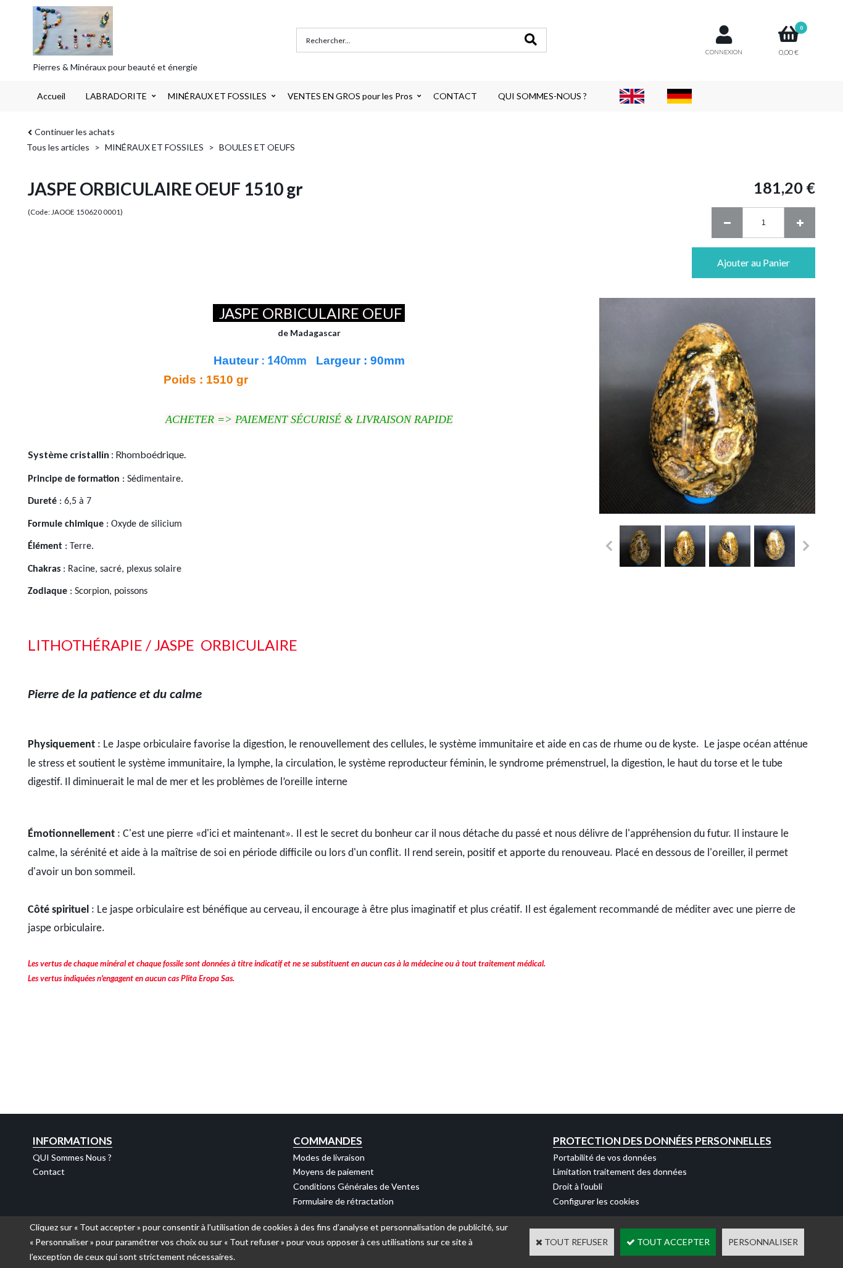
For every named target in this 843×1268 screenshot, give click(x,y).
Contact (49, 1171)
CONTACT (455, 96)
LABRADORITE (116, 96)
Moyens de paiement (333, 1171)
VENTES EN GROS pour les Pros (350, 96)
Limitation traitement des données (620, 1171)
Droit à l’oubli (577, 1186)
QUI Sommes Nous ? (72, 1157)
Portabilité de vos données (605, 1157)
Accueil (51, 96)
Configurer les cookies (596, 1201)
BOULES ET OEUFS (257, 147)
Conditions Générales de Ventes (356, 1186)
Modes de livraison (329, 1157)
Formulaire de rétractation (343, 1201)
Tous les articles (58, 147)
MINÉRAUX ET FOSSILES (217, 96)
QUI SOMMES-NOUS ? (542, 96)
